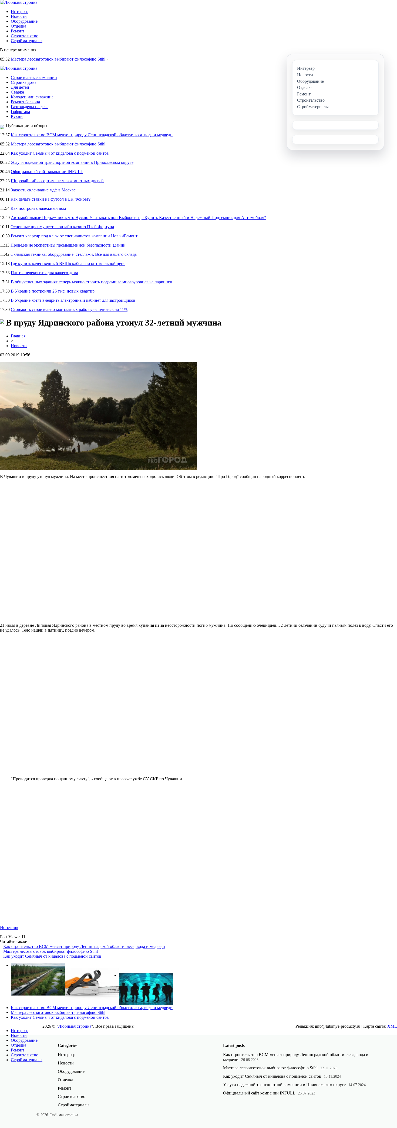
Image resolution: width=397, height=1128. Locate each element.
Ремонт (17, 31)
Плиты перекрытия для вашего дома (44, 272)
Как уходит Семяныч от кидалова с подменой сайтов (60, 153)
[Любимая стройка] (18, 2)
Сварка (17, 92)
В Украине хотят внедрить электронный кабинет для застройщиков (73, 300)
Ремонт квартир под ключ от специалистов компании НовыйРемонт (74, 236)
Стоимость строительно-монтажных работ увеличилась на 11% (69, 309)
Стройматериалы (26, 40)
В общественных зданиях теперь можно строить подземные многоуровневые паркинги (91, 282)
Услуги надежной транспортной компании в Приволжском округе (72, 162)
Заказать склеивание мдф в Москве (43, 190)
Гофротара (20, 111)
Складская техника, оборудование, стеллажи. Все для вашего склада (74, 254)
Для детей (20, 87)
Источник (9, 927)
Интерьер (19, 11)
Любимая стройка (74, 1026)
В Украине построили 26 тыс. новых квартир (53, 291)
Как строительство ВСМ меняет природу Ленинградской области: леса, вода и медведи (92, 134)
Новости (19, 16)
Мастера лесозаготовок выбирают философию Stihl (58, 59)
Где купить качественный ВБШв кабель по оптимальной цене (68, 263)
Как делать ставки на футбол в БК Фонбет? (50, 199)
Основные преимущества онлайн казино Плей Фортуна (62, 226)
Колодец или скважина (32, 97)
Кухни (17, 116)
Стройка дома (23, 82)
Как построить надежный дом (38, 208)
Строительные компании (34, 77)
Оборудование (24, 21)
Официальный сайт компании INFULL (47, 171)
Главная (18, 336)
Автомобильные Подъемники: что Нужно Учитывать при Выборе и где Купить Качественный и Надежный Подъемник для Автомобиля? (138, 217)
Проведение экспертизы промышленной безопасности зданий (68, 245)
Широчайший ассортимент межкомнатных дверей (57, 180)
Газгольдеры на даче (29, 106)
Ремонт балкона (25, 101)
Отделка (18, 26)
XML (392, 1026)
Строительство (24, 36)
